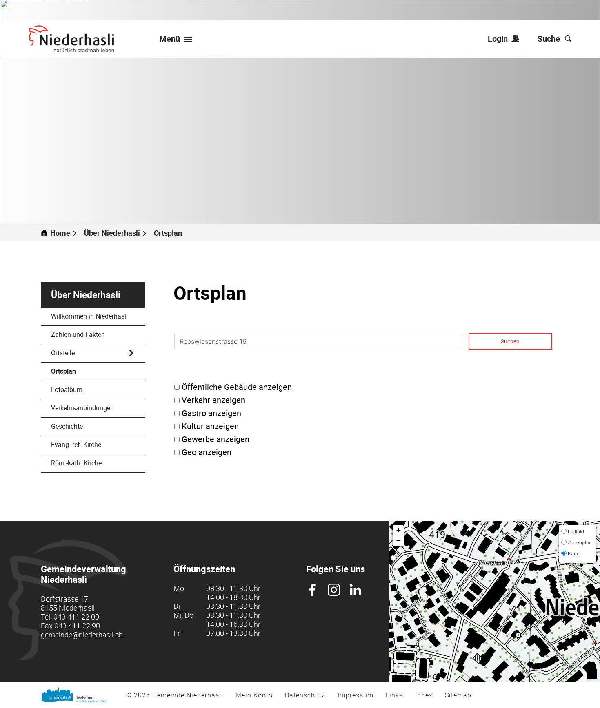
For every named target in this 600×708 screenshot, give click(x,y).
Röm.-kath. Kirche (76, 462)
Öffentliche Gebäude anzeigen (237, 387)
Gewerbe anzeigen (215, 439)
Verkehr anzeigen (213, 400)
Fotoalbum (66, 389)
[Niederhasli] (71, 38)
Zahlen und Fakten (78, 334)
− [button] (398, 540)
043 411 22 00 (76, 617)
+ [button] (398, 530)
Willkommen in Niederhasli (89, 316)
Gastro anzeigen (211, 413)
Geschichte (67, 426)
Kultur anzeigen (210, 426)
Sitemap (458, 694)
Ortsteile (63, 352)
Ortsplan (83, 371)
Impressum (355, 694)
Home (60, 232)
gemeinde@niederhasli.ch (82, 634)
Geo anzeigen (206, 452)
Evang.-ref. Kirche (76, 444)
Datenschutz (305, 694)
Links (394, 694)
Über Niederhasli (85, 294)
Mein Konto (254, 694)
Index (424, 694)
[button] (115, 232)
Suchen (510, 341)
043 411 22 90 (77, 626)
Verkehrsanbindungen (82, 407)
